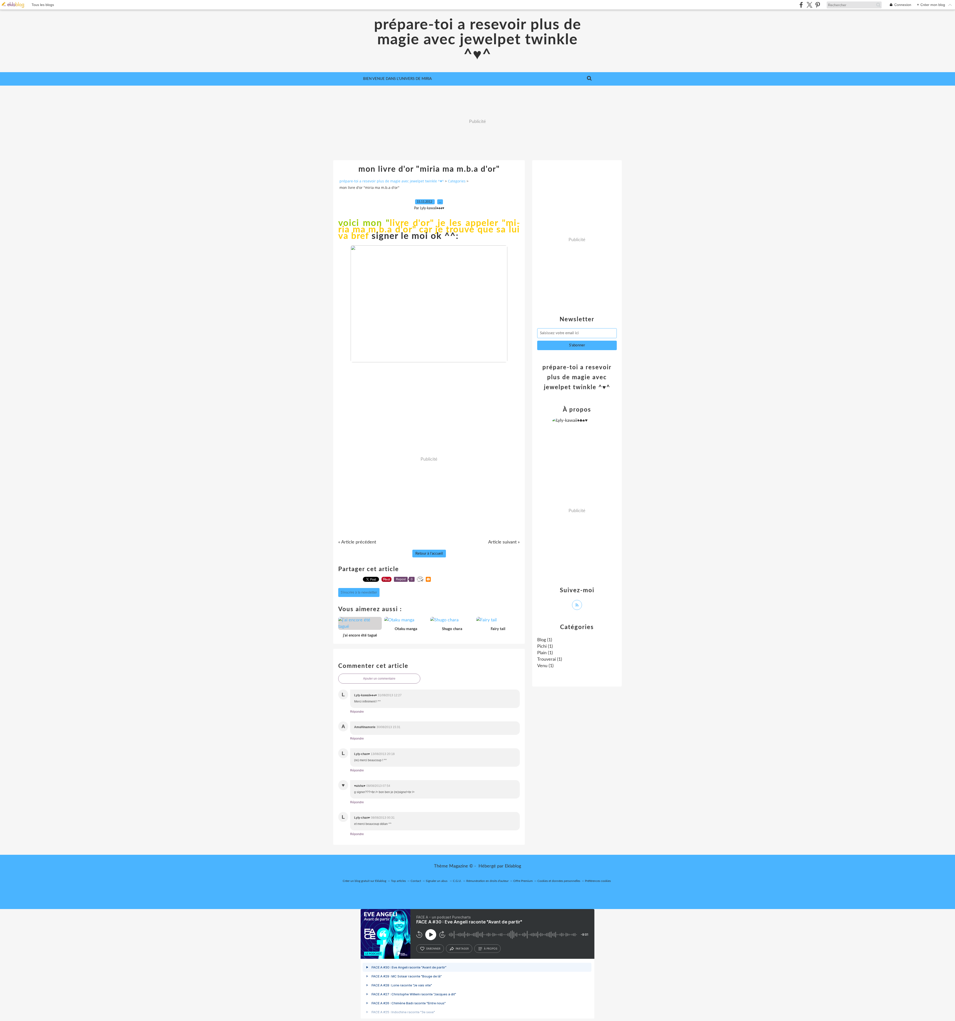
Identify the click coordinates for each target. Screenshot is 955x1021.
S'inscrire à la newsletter (359, 592)
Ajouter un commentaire (379, 678)
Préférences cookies (598, 880)
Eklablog (513, 866)
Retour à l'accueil (429, 553)
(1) (544, 640)
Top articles (398, 880)
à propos (490, 948)
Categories (457, 181)
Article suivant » (504, 542)
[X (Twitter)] (809, 5)
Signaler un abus (437, 880)
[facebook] (801, 5)
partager (462, 948)
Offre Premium (523, 880)
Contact (416, 880)
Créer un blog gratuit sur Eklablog (364, 880)
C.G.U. (457, 880)
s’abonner (433, 948)
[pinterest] (817, 5)
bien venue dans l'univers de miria (397, 79)
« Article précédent (357, 542)
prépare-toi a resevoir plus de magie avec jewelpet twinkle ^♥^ (477, 39)
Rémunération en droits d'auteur (487, 880)
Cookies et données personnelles (558, 880)
